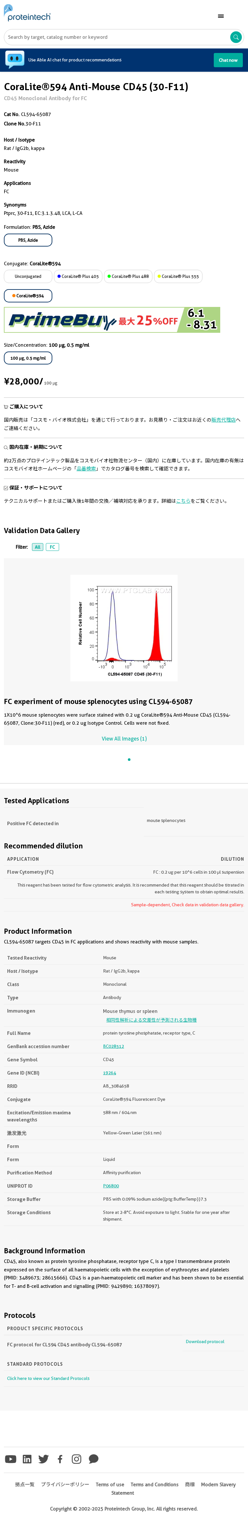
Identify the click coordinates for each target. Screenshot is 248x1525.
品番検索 (86, 469)
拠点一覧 (25, 1485)
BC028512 (113, 1046)
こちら (183, 501)
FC (52, 547)
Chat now (228, 60)
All (37, 547)
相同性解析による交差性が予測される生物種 (151, 1020)
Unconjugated (28, 276)
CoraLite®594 (30, 295)
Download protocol (205, 1341)
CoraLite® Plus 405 (80, 276)
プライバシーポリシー (65, 1485)
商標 (190, 1485)
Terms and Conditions (155, 1485)
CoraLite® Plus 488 (130, 276)
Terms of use (110, 1485)
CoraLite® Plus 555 (180, 276)
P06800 (111, 1185)
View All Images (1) (124, 739)
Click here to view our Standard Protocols (48, 1378)
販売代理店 (224, 420)
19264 (109, 1072)
